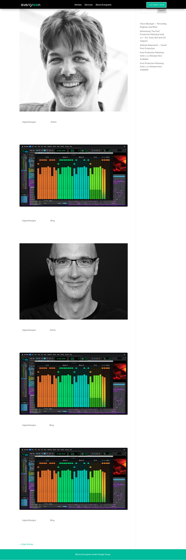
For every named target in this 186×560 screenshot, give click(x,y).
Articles (78, 5)
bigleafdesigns (29, 122)
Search (162, 10)
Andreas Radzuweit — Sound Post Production (59, 325)
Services (89, 5)
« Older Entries (26, 544)
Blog (53, 221)
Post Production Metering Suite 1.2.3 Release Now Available (72, 420)
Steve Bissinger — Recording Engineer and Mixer (62, 117)
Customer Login (156, 5)
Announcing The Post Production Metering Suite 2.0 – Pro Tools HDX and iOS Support (70, 214)
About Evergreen (103, 5)
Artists (54, 122)
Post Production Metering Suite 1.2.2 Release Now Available (72, 515)
